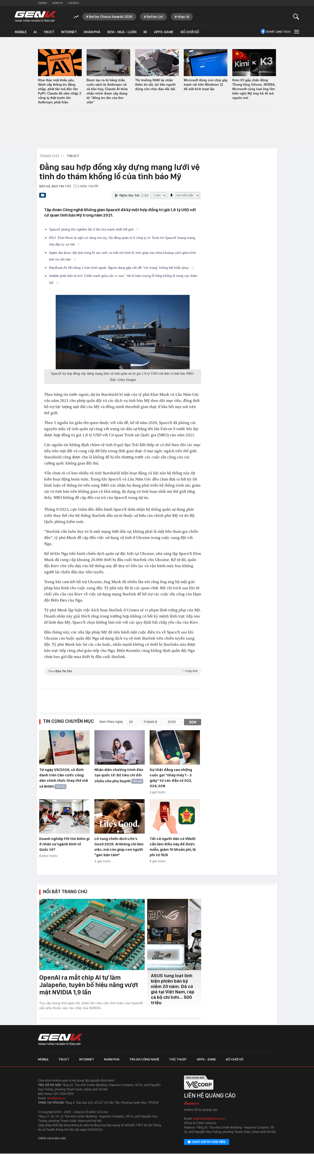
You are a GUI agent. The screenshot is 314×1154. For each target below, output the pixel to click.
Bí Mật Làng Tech (278, 31)
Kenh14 (57, 3)
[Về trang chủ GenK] (35, 16)
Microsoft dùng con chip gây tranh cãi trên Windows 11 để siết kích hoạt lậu (205, 84)
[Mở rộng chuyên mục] (296, 31)
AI (35, 32)
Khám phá (92, 32)
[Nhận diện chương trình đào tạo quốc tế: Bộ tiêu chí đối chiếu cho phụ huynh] (119, 747)
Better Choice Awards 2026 (110, 16)
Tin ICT (48, 32)
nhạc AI (183, 16)
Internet (69, 32)
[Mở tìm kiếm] (296, 17)
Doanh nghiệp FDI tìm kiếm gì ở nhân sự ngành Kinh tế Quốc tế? (64, 844)
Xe (145, 32)
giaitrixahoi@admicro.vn (209, 1118)
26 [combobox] (131, 722)
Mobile (21, 32)
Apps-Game (163, 32)
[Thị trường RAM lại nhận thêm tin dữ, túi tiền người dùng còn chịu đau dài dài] (157, 62)
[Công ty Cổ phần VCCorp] (198, 1091)
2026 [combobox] (172, 722)
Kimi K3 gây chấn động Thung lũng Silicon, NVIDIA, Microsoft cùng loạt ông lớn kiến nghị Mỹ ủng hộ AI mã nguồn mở (253, 89)
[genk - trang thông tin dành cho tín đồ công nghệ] (60, 1039)
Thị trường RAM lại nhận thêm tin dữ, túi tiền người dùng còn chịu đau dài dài (155, 84)
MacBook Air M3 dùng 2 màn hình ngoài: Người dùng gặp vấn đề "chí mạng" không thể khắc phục (119, 268)
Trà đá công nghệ (144, 1059)
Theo (122, 671)
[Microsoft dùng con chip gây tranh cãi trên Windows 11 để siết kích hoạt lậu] (205, 62)
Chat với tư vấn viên (208, 1142)
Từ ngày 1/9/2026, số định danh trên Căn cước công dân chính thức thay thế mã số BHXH (63, 778)
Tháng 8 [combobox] (150, 722)
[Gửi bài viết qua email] (42, 196)
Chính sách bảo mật (52, 1138)
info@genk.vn (56, 1098)
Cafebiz (73, 3)
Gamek (42, 3)
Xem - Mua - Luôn (121, 32)
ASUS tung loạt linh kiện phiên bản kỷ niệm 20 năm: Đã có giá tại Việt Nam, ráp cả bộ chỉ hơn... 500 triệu (172, 989)
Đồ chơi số (189, 32)
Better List (155, 16)
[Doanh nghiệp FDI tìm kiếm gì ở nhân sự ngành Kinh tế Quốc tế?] (64, 816)
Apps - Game (206, 1059)
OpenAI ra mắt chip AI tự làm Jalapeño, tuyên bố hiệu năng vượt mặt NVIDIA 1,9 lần (88, 985)
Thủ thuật (178, 1059)
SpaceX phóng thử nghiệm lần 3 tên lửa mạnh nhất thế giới (92, 229)
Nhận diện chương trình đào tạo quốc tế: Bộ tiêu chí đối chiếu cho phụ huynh (118, 775)
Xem (192, 722)
